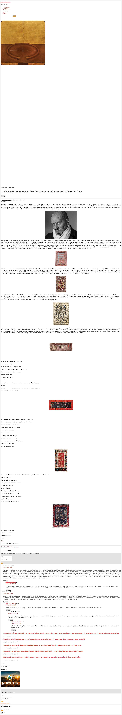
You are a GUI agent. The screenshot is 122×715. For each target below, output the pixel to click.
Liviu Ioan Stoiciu (5, 2)
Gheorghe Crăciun (5, 547)
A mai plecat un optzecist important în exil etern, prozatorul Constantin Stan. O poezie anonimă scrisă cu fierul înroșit (42, 645)
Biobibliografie (6, 9)
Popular (5, 13)
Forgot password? (5, 703)
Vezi (2, 541)
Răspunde (5, 580)
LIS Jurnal (5, 8)
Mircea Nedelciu (14, 547)
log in (2, 701)
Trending (5, 11)
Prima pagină (6, 7)
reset (2, 710)
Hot (4, 12)
